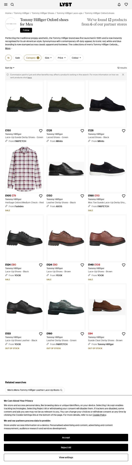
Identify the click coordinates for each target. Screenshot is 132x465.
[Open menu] (5, 4)
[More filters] (8, 58)
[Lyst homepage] (66, 4)
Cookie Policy (99, 414)
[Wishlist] (126, 4)
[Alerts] (119, 4)
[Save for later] (41, 131)
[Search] (12, 4)
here (30, 77)
